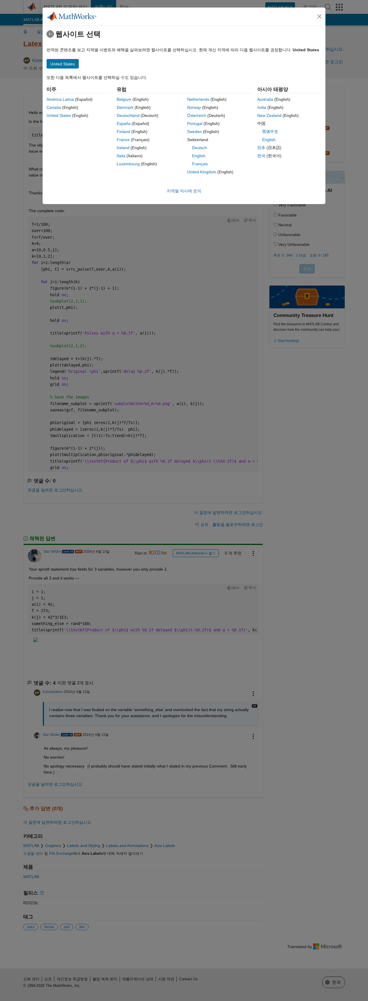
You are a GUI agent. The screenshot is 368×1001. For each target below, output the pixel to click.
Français (200, 164)
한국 (261, 155)
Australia (265, 99)
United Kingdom (201, 172)
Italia (121, 155)
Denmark (125, 107)
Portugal (194, 123)
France (123, 139)
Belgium (124, 99)
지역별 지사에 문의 (184, 191)
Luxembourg (128, 164)
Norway (194, 107)
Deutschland (128, 115)
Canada (54, 107)
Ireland (123, 147)
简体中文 (270, 131)
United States (59, 115)
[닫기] (319, 16)
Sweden (194, 131)
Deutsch (199, 147)
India (261, 107)
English (198, 155)
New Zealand (269, 115)
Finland (123, 131)
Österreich (196, 115)
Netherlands (198, 99)
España (124, 123)
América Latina (60, 99)
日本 (261, 147)
